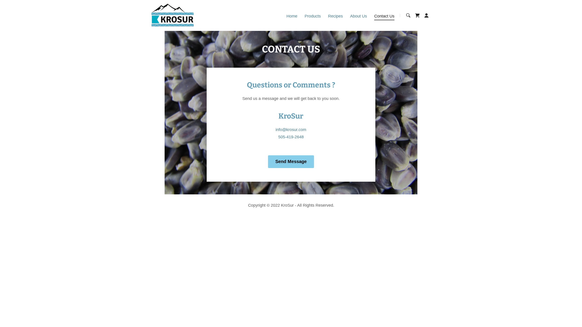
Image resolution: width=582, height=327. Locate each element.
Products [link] (313, 16)
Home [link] (291, 16)
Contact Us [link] (384, 16)
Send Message (291, 161)
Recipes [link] (335, 16)
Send (88, 225)
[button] (426, 15)
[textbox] (88, 101)
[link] (172, 15)
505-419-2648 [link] (291, 137)
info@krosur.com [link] (291, 129)
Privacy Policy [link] (107, 206)
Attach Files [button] (32, 190)
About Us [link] (358, 16)
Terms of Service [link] (136, 206)
